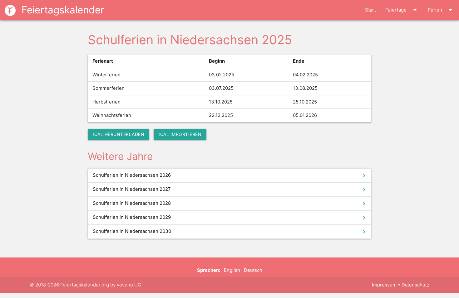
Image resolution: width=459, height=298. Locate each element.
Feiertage (402, 10)
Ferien (441, 10)
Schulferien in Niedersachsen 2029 (230, 217)
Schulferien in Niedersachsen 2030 (230, 231)
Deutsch (253, 270)
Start (370, 10)
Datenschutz (415, 285)
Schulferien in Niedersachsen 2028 (230, 203)
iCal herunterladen (118, 134)
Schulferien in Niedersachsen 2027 (230, 189)
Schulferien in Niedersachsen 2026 (230, 175)
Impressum (384, 285)
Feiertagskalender (61, 10)
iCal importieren (180, 134)
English (232, 270)
